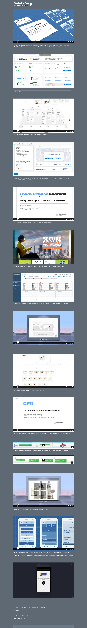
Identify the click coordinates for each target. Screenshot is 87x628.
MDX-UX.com (17, 610)
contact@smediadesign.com (20, 618)
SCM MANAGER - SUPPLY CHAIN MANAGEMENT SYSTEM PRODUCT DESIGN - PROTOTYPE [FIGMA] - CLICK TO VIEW (41, 303)
